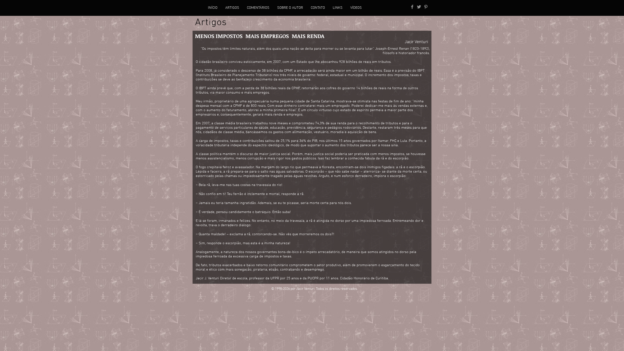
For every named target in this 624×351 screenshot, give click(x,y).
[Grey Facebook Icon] (412, 7)
